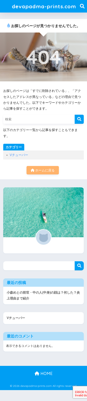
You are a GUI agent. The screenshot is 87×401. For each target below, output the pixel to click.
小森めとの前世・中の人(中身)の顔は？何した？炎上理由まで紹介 (43, 295)
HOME (46, 373)
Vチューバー (19, 155)
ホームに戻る (44, 170)
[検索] (79, 119)
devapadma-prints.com (44, 6)
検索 (79, 265)
